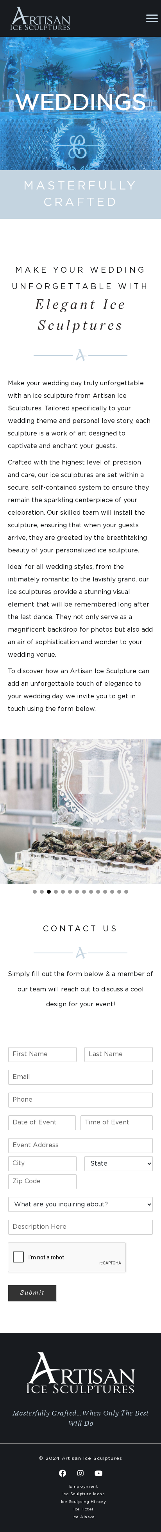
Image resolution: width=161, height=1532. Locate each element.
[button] (35, 892)
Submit (32, 1293)
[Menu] (152, 18)
